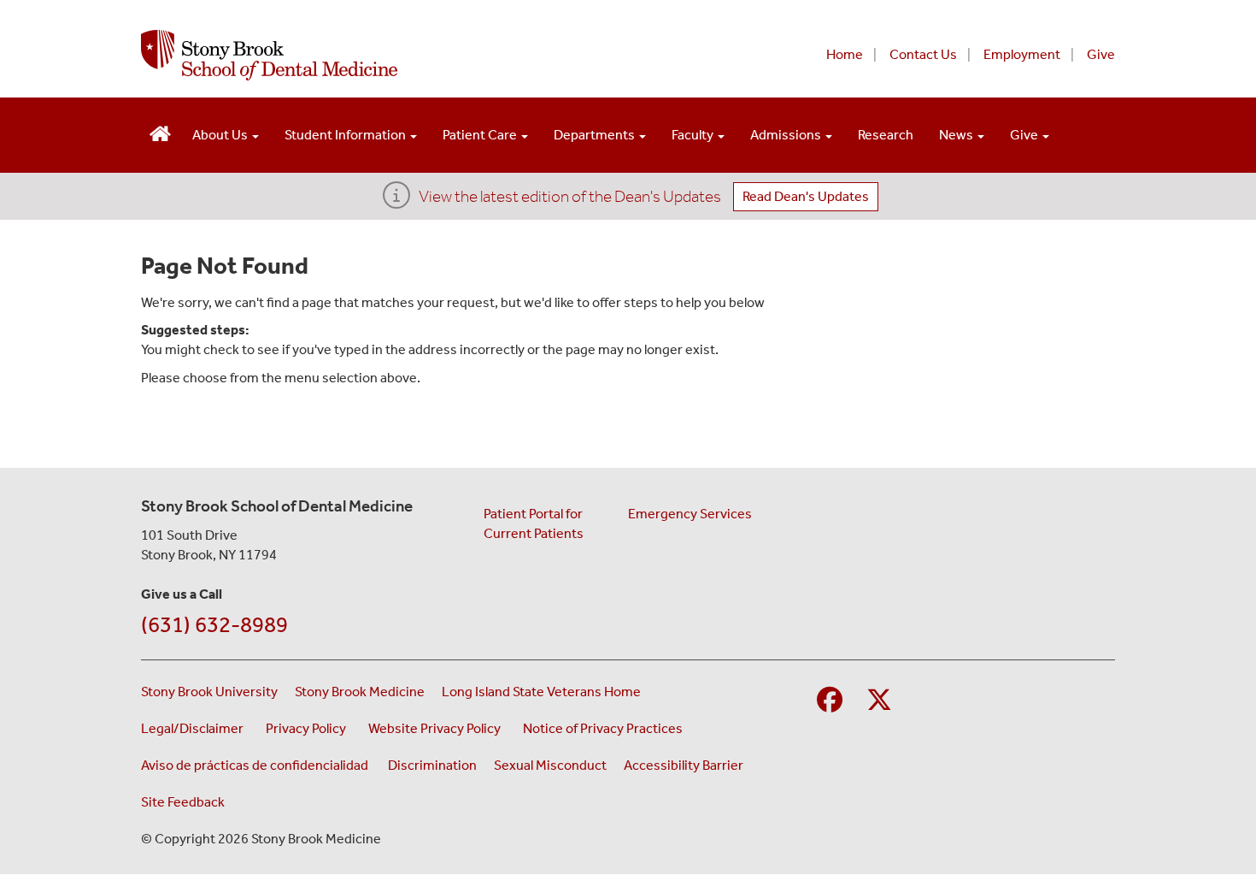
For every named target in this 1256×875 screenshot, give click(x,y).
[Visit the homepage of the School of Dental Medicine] (160, 131)
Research (885, 135)
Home (844, 54)
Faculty (694, 135)
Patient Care (481, 135)
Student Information (346, 135)
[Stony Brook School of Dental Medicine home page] (421, 55)
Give (1101, 54)
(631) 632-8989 (214, 625)
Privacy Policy (308, 727)
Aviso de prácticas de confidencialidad (256, 765)
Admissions (787, 135)
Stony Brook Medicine (360, 691)
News (957, 135)
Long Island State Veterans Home (541, 691)
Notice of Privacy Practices (605, 727)
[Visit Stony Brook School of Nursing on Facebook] (829, 701)
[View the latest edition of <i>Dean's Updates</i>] (396, 200)
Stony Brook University (209, 691)
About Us (221, 135)
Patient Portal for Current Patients (534, 523)
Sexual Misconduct (550, 765)
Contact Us (923, 54)
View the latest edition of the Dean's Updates (570, 196)
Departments (595, 135)
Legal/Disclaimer (195, 727)
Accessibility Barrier (683, 765)
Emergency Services (690, 513)
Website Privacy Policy (437, 727)
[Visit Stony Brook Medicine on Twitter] (879, 701)
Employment (1021, 54)
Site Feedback (183, 802)
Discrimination (432, 765)
